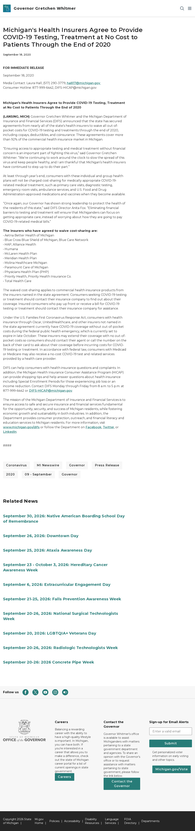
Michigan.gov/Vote (171, 769)
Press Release (107, 465)
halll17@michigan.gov (84, 83)
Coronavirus (16, 465)
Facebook (93, 427)
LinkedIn (10, 432)
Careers (64, 777)
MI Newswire (48, 465)
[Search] (182, 8)
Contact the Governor (122, 784)
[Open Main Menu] (189, 8)
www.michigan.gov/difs (21, 427)
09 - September (38, 474)
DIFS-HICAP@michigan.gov (50, 390)
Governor (77, 465)
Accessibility (72, 821)
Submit (171, 743)
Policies (54, 821)
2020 (10, 474)
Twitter (108, 427)
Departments (150, 821)
